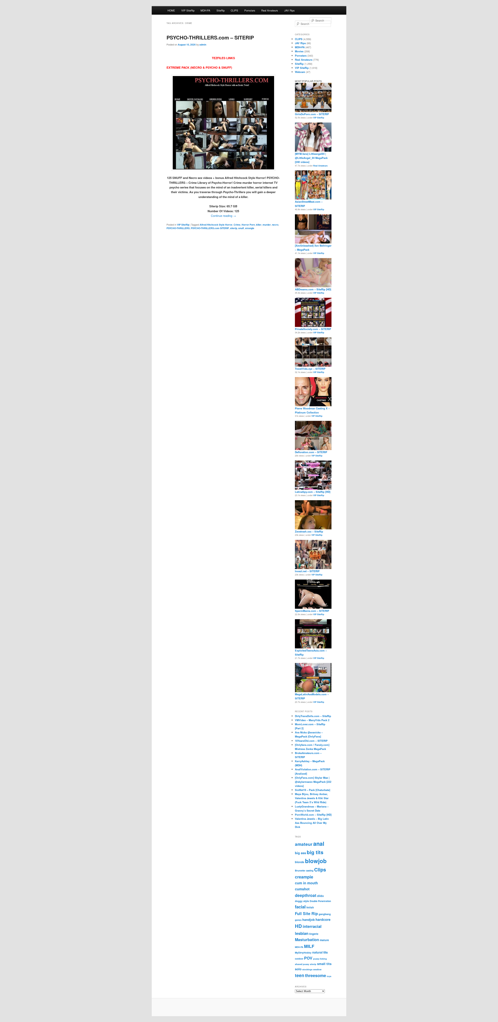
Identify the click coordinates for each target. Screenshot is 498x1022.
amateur (303, 844)
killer (258, 224)
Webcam (300, 72)
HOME (171, 10)
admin (202, 44)
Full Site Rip (306, 913)
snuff (241, 228)
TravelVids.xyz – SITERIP (310, 368)
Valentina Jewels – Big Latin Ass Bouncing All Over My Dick (312, 823)
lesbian (301, 933)
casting (309, 870)
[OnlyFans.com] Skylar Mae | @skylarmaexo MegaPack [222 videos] (313, 782)
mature (324, 940)
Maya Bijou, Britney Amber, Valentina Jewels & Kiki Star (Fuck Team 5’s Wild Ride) (312, 798)
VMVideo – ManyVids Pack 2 (312, 720)
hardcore (323, 919)
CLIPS (234, 10)
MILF (309, 946)
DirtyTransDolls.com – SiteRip (313, 716)
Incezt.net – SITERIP (307, 571)
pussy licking (320, 958)
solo (298, 969)
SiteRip (221, 10)
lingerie (313, 934)
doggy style (302, 901)
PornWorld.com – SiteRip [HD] (313, 814)
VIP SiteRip (188, 10)
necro (275, 224)
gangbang (325, 914)
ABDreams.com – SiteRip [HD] (313, 289)
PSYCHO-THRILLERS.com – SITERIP (210, 37)
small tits (324, 963)
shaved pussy (302, 964)
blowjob (316, 861)
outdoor (299, 958)
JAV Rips (289, 10)
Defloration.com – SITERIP (311, 452)
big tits (315, 852)
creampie (304, 877)
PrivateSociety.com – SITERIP (313, 329)
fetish (310, 907)
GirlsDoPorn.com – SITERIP (312, 114)
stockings (307, 969)
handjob (308, 919)
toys (329, 976)
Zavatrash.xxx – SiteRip (309, 531)
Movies (299, 51)
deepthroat (305, 895)
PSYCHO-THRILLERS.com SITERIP (210, 228)
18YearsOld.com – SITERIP (311, 741)
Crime (237, 224)
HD (298, 926)
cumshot (302, 889)
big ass (300, 852)
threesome (315, 975)
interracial (312, 926)
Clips (320, 869)
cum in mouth (306, 882)
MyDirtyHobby (303, 952)
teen (299, 975)
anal (318, 844)
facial (300, 907)
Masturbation (307, 939)
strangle (249, 228)
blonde (299, 862)
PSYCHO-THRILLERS (178, 228)
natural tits (320, 952)
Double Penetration (320, 901)
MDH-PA (205, 10)
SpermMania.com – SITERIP (312, 611)
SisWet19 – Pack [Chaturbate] (312, 790)
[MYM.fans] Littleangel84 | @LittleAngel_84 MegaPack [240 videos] (311, 158)
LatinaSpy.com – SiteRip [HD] (312, 492)
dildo (320, 896)
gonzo (298, 920)
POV (308, 958)
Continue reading (223, 216)
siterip (233, 228)
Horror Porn (248, 224)
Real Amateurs (269, 10)
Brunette (300, 870)
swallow (317, 969)
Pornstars (249, 10)
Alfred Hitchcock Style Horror (216, 224)
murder (267, 224)
